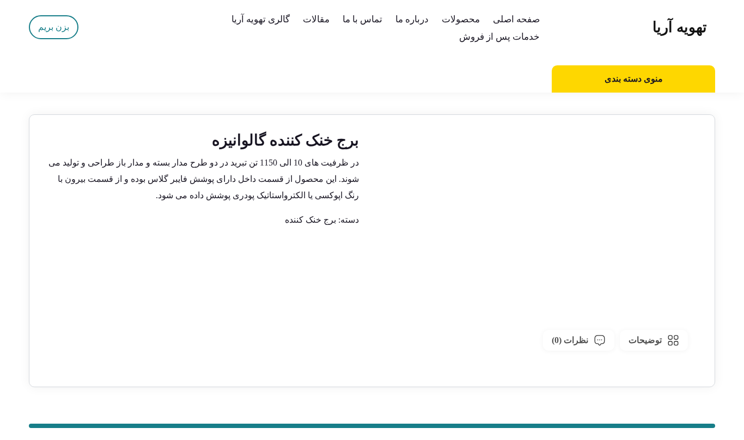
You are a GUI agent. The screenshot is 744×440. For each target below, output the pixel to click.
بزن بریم (53, 27)
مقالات (316, 19)
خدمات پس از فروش (499, 37)
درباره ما (412, 19)
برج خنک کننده (310, 219)
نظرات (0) (570, 340)
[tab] (654, 340)
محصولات (461, 19)
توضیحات (645, 340)
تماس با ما (362, 19)
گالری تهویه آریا (260, 19)
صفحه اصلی (516, 19)
